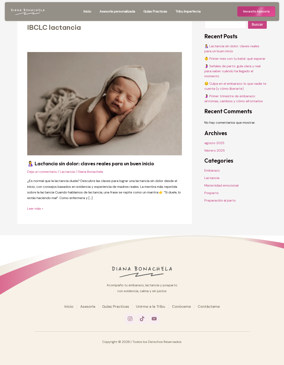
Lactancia (67, 171)
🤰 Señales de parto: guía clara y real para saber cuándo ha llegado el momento (232, 71)
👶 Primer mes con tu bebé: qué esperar (234, 58)
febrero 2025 (214, 150)
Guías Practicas (155, 11)
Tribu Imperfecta (188, 11)
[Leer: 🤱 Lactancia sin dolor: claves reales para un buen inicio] (104, 103)
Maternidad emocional (221, 185)
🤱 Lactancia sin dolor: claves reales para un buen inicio (90, 163)
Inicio (87, 11)
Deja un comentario (42, 171)
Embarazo (212, 170)
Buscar (257, 24)
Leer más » (35, 208)
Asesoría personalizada (117, 11)
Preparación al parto (220, 200)
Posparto (211, 193)
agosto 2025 (214, 143)
